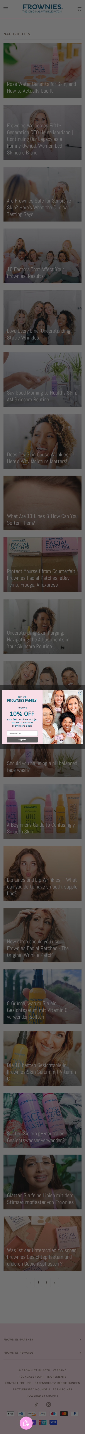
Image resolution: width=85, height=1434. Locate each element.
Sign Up (22, 739)
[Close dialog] (80, 692)
